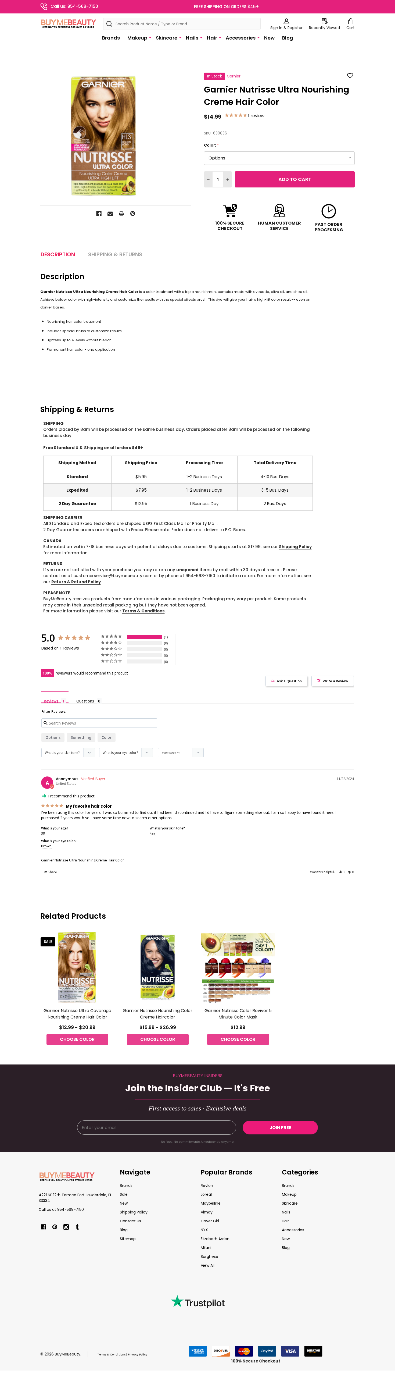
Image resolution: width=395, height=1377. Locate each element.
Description (58, 254)
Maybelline (211, 1203)
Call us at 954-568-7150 (61, 1209)
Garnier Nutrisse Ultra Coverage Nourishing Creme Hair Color (77, 1013)
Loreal (206, 1194)
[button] (342, 872)
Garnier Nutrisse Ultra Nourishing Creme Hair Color (82, 860)
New (269, 37)
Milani (206, 1247)
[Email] (110, 213)
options (52, 737)
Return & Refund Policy (76, 582)
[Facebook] (99, 213)
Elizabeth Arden (215, 1238)
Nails (192, 37)
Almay (207, 1212)
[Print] (121, 213)
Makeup (137, 37)
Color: (211, 145)
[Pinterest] (133, 213)
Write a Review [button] (335, 681)
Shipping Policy (295, 546)
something (81, 737)
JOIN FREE (280, 1127)
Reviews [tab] (51, 700)
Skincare (166, 37)
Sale (124, 1194)
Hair (212, 37)
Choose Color (77, 1039)
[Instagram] (66, 1227)
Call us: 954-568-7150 (74, 6)
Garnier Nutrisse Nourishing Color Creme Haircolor (157, 1013)
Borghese (209, 1256)
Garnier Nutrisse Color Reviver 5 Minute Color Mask (238, 1013)
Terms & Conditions (143, 611)
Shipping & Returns (115, 254)
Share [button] (52, 872)
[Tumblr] (77, 1227)
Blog (287, 37)
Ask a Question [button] (289, 681)
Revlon (207, 1185)
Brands (111, 37)
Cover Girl (210, 1221)
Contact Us (130, 1221)
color (107, 737)
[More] (150, 37)
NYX (204, 1230)
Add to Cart (294, 179)
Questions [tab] (85, 701)
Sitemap (128, 1238)
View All (207, 1265)
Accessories (241, 37)
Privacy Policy (137, 1355)
